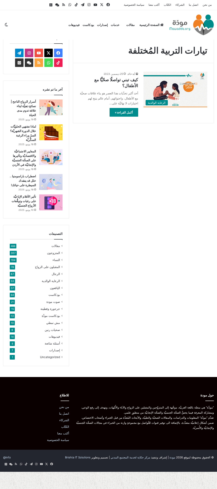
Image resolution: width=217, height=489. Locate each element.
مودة (172, 457)
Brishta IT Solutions (77, 457)
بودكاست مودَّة (51, 315)
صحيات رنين (52, 330)
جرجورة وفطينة (50, 308)
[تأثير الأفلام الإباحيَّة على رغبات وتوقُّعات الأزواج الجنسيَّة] (51, 202)
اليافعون (55, 288)
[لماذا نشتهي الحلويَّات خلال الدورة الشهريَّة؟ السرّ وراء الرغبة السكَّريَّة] (51, 132)
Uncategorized (50, 357)
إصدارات (102, 25)
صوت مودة (53, 301)
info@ (7, 457)
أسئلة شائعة (52, 343)
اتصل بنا (193, 4)
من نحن (207, 4)
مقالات (130, 25)
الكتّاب (167, 4)
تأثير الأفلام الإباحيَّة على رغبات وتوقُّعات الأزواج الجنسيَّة (24, 201)
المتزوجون (53, 253)
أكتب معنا (154, 4)
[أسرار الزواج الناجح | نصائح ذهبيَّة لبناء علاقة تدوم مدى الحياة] (51, 107)
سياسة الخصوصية (134, 4)
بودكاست (88, 25)
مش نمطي (53, 323)
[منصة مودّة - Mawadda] (191, 24)
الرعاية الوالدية (51, 281)
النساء (56, 260)
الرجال (56, 274)
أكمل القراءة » (124, 112)
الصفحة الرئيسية (149, 25)
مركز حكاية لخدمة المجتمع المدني (130, 457)
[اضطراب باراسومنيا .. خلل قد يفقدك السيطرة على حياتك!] (51, 182)
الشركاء (180, 4)
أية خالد (131, 73)
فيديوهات (74, 25)
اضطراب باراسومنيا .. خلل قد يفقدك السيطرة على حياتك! (23, 180)
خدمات (115, 25)
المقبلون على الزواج (47, 267)
